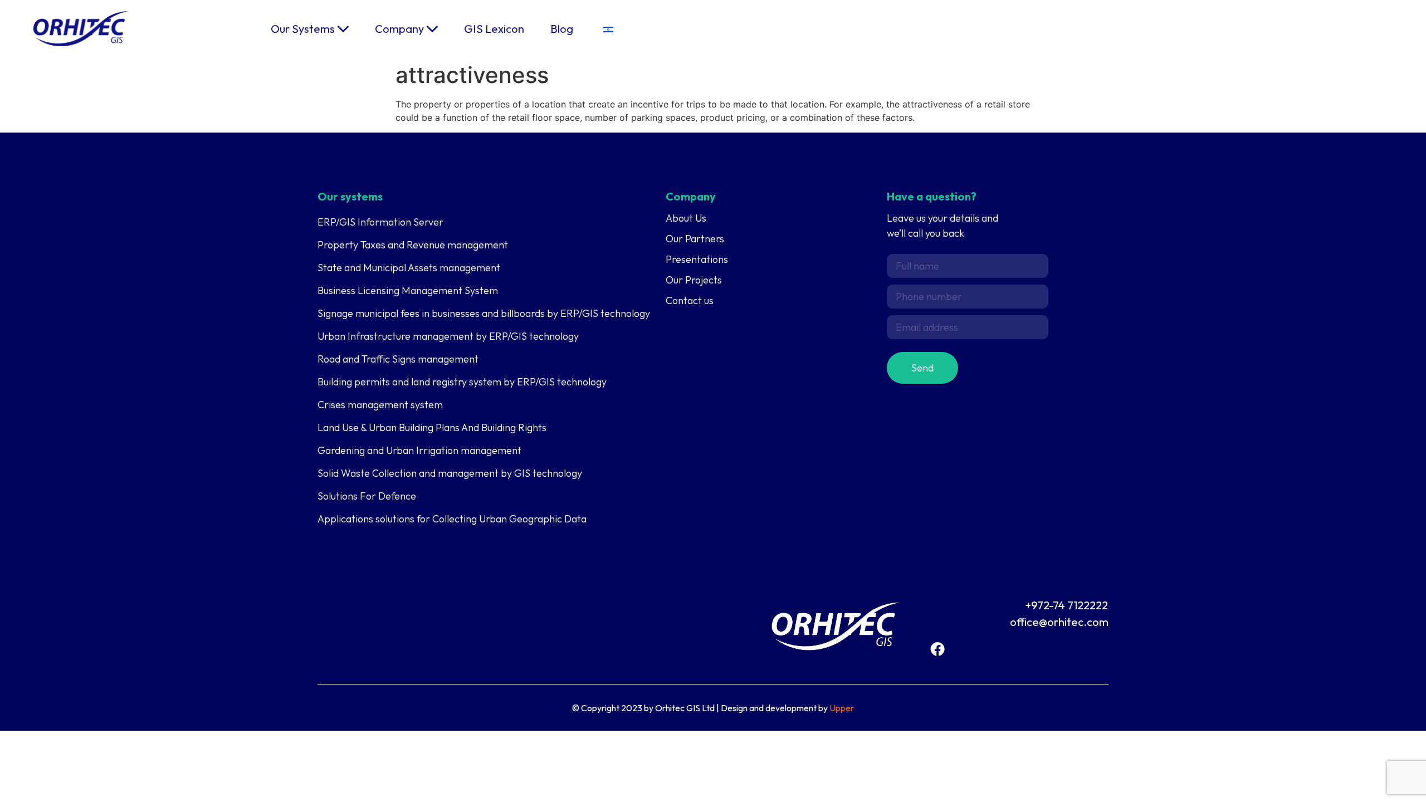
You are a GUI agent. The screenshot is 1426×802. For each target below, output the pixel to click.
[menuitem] (608, 28)
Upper (841, 707)
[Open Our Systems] (343, 29)
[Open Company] (432, 29)
